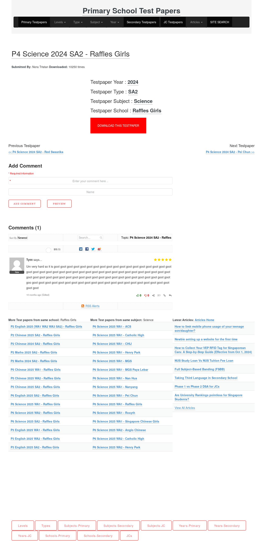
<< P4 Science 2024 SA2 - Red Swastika (35, 152)
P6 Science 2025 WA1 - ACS (112, 326)
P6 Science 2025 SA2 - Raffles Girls (35, 421)
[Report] (159, 295)
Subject (95, 22)
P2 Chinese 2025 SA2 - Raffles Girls (35, 335)
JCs (129, 536)
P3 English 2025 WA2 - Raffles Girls (35, 438)
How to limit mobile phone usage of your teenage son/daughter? (209, 328)
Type (77, 22)
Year (113, 22)
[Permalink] (164, 295)
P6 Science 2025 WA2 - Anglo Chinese (119, 430)
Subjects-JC (156, 526)
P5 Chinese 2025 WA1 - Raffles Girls (36, 369)
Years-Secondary (227, 526)
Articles (195, 22)
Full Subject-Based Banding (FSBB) (200, 369)
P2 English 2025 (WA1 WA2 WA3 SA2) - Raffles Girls (46, 326)
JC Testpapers (173, 22)
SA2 (133, 91)
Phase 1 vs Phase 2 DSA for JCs (197, 386)
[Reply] (170, 295)
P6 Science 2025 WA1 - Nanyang (115, 387)
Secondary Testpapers (141, 22)
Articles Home (204, 320)
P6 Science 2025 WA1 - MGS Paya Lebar (120, 369)
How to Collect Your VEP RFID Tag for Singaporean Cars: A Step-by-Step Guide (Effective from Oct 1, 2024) (213, 350)
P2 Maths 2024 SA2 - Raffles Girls (34, 361)
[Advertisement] (42, 103)
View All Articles (185, 408)
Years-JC (25, 536)
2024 (133, 81)
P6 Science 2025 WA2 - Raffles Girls (35, 413)
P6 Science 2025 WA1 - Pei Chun (115, 395)
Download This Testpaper (118, 125)
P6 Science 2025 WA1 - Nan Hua (115, 378)
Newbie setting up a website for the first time (206, 339)
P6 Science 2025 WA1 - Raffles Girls (35, 404)
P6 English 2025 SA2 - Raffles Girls (35, 395)
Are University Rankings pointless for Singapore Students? (208, 397)
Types (46, 526)
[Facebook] (87, 249)
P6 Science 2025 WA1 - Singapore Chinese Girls (126, 421)
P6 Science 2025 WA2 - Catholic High (118, 438)
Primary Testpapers (34, 22)
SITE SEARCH (219, 22)
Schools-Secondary (98, 536)
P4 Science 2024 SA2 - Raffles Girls (71, 53)
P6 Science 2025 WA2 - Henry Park (116, 447)
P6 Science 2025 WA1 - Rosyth (114, 413)
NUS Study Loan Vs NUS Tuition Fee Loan (204, 360)
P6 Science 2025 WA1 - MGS (112, 361)
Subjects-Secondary (119, 526)
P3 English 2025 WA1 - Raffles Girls (35, 430)
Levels (59, 22)
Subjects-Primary (77, 526)
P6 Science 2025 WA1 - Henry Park (116, 352)
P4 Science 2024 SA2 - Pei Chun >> (230, 152)
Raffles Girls (147, 110)
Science (143, 100)
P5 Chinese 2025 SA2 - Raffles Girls (35, 387)
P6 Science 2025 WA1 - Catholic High (118, 335)
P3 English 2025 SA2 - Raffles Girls (35, 447)
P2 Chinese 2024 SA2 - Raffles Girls (35, 344)
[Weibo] (100, 249)
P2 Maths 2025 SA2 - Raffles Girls (34, 352)
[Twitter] (93, 249)
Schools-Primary (57, 536)
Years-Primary (189, 526)
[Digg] (81, 249)
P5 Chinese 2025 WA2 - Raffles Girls (36, 378)
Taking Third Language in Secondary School (206, 378)
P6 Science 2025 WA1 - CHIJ (112, 344)
